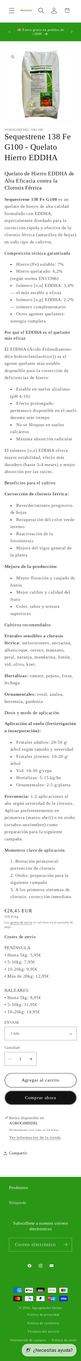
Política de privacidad (43, 1314)
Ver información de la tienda (35, 1137)
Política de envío (64, 1340)
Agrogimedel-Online (47, 1308)
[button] (11, 10)
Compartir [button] (18, 1153)
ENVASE (11, 1022)
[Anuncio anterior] (9, 32)
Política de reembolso (43, 1323)
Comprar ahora (40, 1097)
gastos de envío (21, 922)
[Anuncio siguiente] (72, 32)
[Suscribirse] (65, 1244)
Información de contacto (28, 1340)
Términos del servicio (43, 1331)
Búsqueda (17, 1202)
